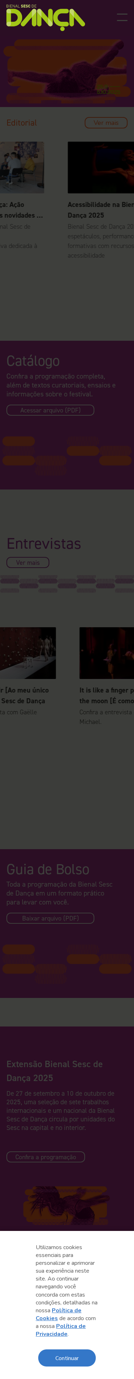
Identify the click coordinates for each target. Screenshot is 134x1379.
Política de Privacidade (61, 1330)
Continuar (67, 1358)
